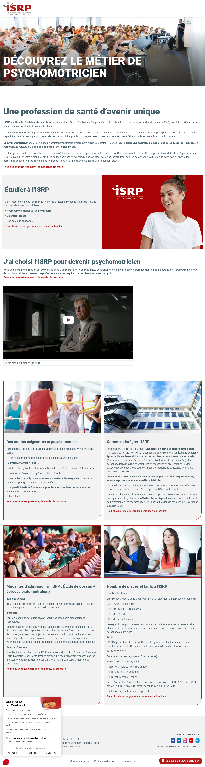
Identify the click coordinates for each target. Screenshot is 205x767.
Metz (196, 746)
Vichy (186, 746)
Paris (159, 746)
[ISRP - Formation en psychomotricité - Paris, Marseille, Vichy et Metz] (21, 8)
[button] (6, 762)
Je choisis (32, 753)
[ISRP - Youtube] (191, 740)
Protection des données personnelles (114, 761)
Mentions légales (79, 761)
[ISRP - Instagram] (185, 740)
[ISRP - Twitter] (197, 740)
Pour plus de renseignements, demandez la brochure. (35, 226)
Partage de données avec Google (20, 741)
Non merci (12, 753)
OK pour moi (51, 753)
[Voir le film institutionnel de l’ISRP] (68, 322)
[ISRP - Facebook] (173, 740)
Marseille (172, 746)
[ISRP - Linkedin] (179, 740)
